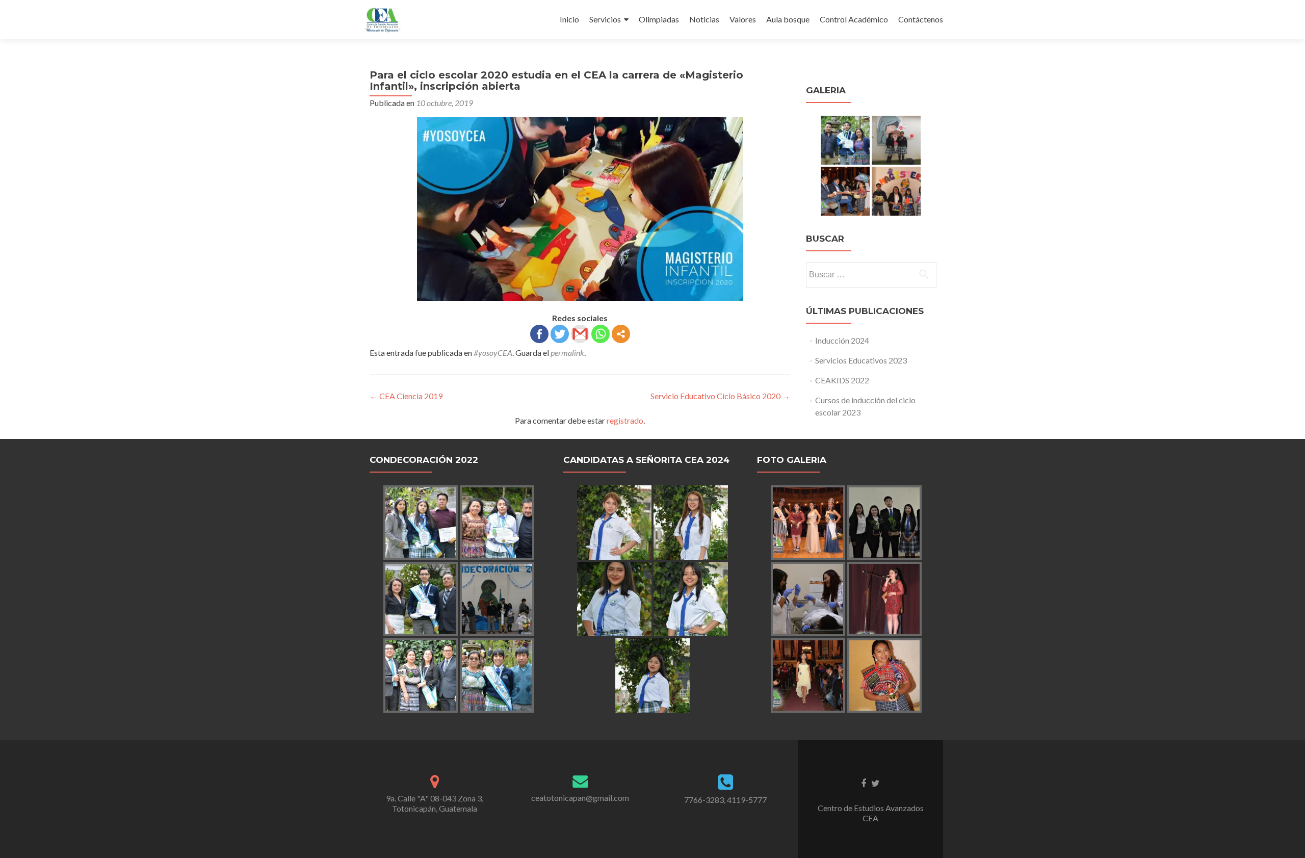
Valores (742, 19)
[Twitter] (560, 334)
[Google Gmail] (580, 334)
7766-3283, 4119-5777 (725, 799)
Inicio (569, 19)
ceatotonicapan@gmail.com (580, 797)
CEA (870, 818)
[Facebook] (539, 334)
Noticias (704, 19)
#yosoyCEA (493, 352)
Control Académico (854, 19)
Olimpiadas (659, 19)
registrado (625, 420)
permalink (567, 352)
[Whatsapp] (600, 334)
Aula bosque (788, 19)
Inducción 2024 (842, 340)
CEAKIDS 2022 (842, 380)
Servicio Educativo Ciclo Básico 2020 (720, 396)
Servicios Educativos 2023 (861, 360)
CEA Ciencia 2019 (406, 396)
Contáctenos (920, 19)
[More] (621, 334)
